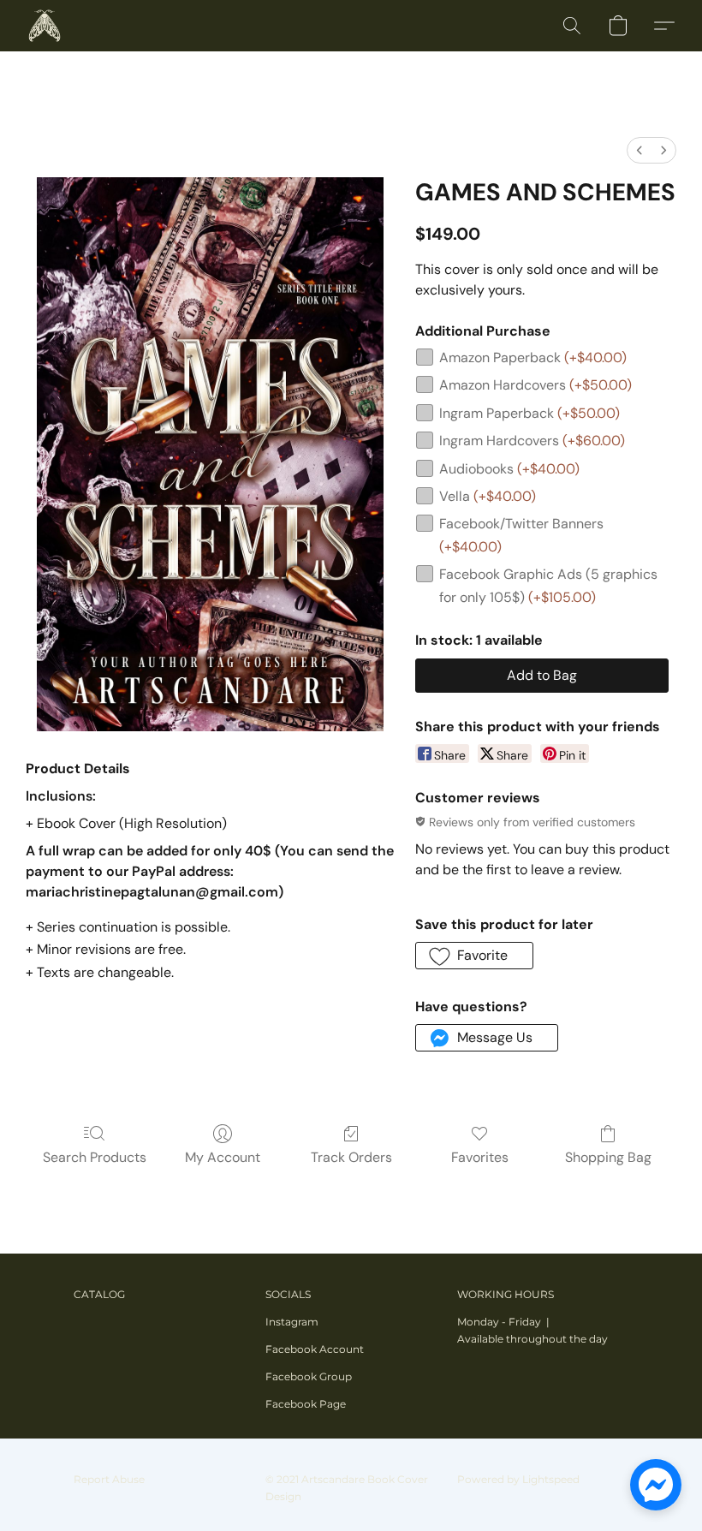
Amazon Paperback (533, 357)
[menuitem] (639, 150)
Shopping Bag (608, 1157)
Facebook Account (314, 1349)
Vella (487, 496)
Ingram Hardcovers (532, 441)
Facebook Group (308, 1376)
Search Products (94, 1157)
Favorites (480, 1157)
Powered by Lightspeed (518, 1479)
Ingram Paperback (529, 413)
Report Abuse (109, 1479)
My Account (222, 1157)
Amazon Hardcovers (535, 385)
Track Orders (351, 1157)
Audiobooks (509, 469)
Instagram (291, 1321)
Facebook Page (305, 1403)
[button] (44, 26)
